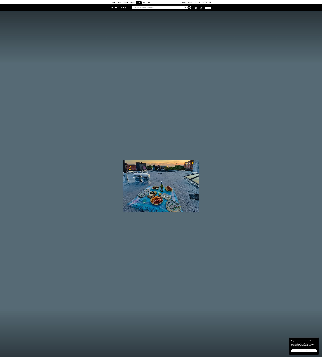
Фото (138, 2)
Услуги (126, 2)
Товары (119, 2)
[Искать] (189, 7)
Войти (208, 8)
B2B (148, 2)
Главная (113, 2)
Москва (190, 2)
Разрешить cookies (304, 350)
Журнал (132, 2)
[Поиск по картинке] (185, 7)
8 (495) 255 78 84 (206, 2)
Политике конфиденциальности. (302, 345)
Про (144, 2)
